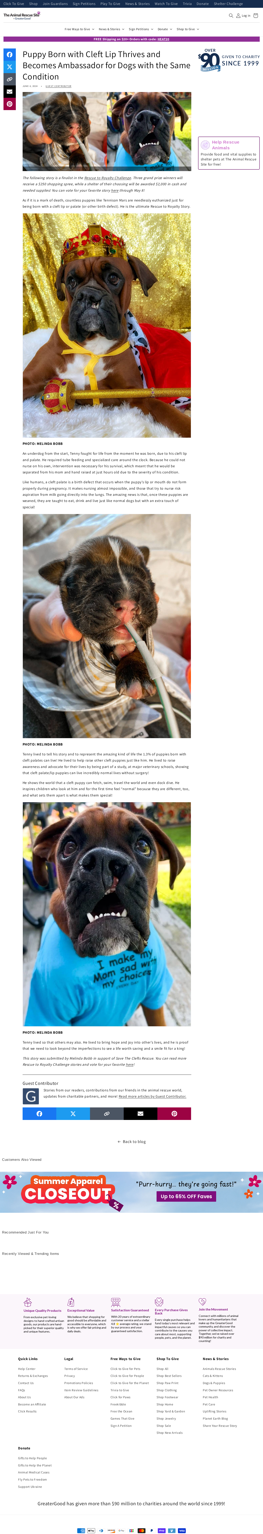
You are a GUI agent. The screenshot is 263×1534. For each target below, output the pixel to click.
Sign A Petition (121, 1426)
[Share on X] (9, 67)
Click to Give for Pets (125, 1369)
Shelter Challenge (228, 4)
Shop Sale (164, 1426)
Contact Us (26, 1383)
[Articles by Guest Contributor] (31, 1096)
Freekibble (118, 1404)
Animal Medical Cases (33, 1472)
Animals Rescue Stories (219, 1369)
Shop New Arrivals (169, 1432)
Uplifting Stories (214, 1411)
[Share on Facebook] (9, 54)
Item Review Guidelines (81, 1390)
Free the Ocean (121, 1411)
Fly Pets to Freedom (32, 1479)
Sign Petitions (84, 4)
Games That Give (123, 1418)
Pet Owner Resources (218, 1390)
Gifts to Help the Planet (35, 1465)
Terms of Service (76, 1369)
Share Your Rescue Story (220, 1426)
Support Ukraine (30, 1487)
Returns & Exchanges (33, 1376)
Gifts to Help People (32, 1458)
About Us (24, 1397)
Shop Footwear (167, 1397)
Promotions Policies (78, 1383)
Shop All (162, 1369)
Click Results (27, 1411)
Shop (33, 4)
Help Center (26, 1369)
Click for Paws (120, 1397)
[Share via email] (9, 91)
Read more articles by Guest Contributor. (152, 1096)
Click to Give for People (127, 1376)
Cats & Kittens (213, 1376)
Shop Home (165, 1404)
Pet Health (210, 1397)
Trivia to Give (120, 1390)
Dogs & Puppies (214, 1383)
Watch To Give (166, 4)
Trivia (187, 4)
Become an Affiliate (32, 1404)
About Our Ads (74, 1397)
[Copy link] (9, 79)
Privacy (69, 1376)
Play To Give (110, 4)
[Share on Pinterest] (9, 104)
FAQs (21, 1390)
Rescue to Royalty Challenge (107, 177)
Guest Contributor (58, 86)
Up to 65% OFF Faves (186, 1196)
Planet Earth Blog (215, 1418)
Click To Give (13, 4)
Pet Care (209, 1404)
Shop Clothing (167, 1390)
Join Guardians (55, 4)
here (115, 190)
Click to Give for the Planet (130, 1383)
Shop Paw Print (167, 1383)
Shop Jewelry (166, 1418)
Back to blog (134, 1141)
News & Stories (137, 4)
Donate (203, 4)
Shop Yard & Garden (171, 1411)
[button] (231, 15)
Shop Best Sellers (169, 1376)
